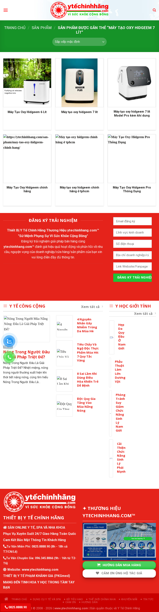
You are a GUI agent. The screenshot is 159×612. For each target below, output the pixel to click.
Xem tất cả (90, 306)
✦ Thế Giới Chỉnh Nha (101, 599)
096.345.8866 (44, 558)
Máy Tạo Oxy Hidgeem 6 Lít (27, 112)
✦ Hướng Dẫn (88, 602)
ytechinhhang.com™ (83, 230)
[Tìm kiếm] (154, 10)
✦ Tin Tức (147, 599)
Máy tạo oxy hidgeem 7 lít (79, 112)
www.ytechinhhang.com (40, 570)
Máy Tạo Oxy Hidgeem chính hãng (27, 189)
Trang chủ (14, 28)
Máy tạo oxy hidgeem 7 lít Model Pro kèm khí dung (132, 113)
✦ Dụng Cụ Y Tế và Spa (45, 599)
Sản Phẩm (42, 28)
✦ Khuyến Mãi (127, 599)
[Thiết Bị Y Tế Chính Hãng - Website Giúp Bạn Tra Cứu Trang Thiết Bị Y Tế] (79, 10)
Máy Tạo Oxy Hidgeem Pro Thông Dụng (132, 189)
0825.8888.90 (41, 546)
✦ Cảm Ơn (69, 602)
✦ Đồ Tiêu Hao (73, 599)
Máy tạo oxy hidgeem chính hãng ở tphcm (79, 189)
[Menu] (5, 10)
